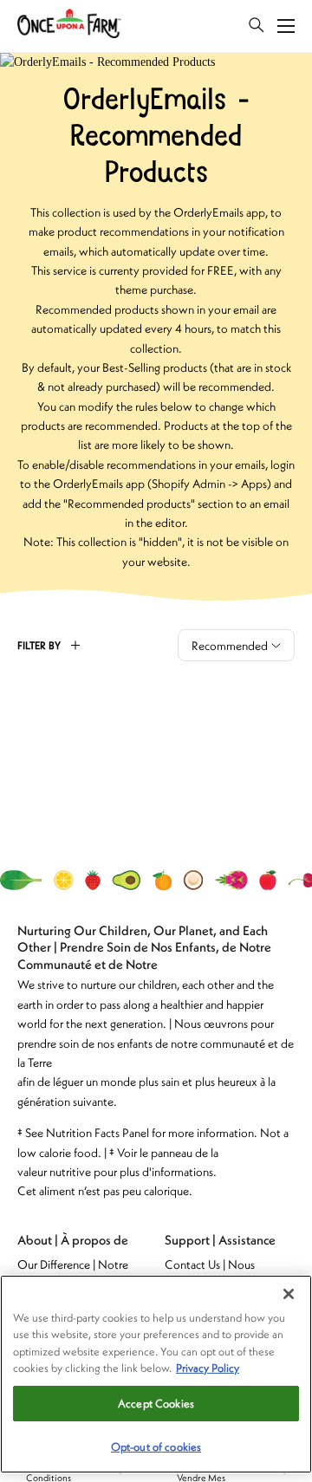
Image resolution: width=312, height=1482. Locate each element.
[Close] (289, 1294)
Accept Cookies (156, 1403)
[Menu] (286, 26)
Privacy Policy (207, 1368)
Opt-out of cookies (156, 1447)
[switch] (256, 26)
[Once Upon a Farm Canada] (69, 26)
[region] (156, 1374)
